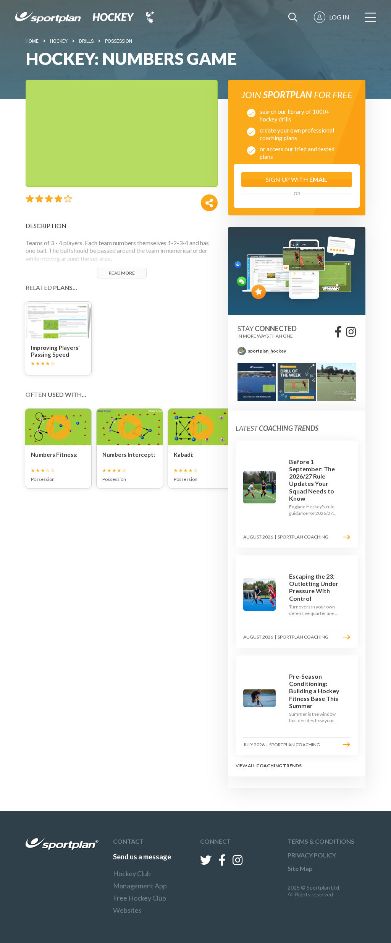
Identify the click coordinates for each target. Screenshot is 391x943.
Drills (86, 41)
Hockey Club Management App (140, 879)
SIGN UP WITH (297, 179)
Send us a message (142, 856)
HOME (32, 41)
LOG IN (339, 17)
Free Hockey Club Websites (139, 904)
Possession (118, 41)
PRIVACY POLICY (312, 855)
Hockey (59, 41)
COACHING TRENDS (279, 765)
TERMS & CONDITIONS (321, 841)
